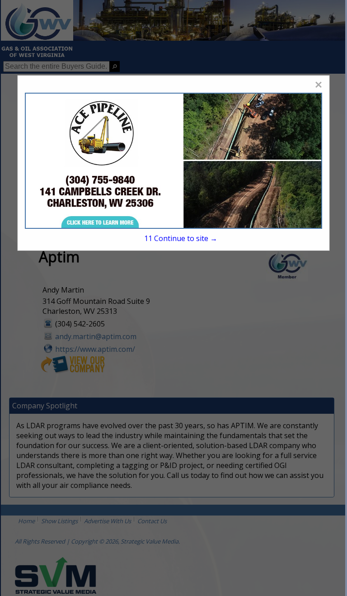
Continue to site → (180, 238)
